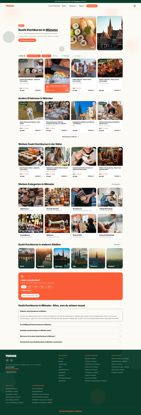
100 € (42, 286)
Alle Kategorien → (116, 184)
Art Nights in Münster (117, 372)
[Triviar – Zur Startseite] (10, 6)
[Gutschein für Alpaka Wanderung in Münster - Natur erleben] (41, 103)
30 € (23, 286)
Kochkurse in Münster (91, 361)
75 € (36, 286)
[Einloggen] (134, 6)
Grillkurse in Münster (117, 364)
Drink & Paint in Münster (118, 369)
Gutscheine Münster (37, 391)
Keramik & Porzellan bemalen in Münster (95, 380)
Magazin (81, 6)
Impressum (61, 375)
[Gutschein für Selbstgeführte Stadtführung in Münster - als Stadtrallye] (94, 103)
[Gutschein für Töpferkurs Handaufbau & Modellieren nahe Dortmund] (120, 103)
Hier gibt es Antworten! (12, 368)
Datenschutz (62, 372)
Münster (46, 56)
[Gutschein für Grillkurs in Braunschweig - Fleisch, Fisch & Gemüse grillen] (120, 149)
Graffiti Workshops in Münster (119, 361)
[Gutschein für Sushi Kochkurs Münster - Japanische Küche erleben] (41, 61)
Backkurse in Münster (91, 378)
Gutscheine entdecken (28, 40)
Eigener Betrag (26, 290)
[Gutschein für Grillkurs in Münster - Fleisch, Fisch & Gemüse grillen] (120, 61)
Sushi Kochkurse (33, 56)
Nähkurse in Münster (90, 375)
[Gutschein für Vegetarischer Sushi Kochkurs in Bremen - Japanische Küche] (67, 149)
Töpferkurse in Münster (91, 369)
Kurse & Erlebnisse (54, 6)
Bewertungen (62, 380)
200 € (49, 286)
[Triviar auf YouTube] (11, 360)
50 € (30, 286)
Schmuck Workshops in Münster (120, 358)
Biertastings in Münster (12, 394)
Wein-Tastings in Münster (12, 399)
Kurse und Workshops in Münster (14, 402)
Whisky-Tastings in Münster (13, 397)
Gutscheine (93, 6)
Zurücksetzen (77, 55)
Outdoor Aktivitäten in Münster (40, 397)
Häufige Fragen (63, 364)
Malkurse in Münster (90, 358)
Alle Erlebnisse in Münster (69, 136)
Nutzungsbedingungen (65, 378)
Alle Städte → (117, 244)
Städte (64, 6)
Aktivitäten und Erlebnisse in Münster (42, 402)
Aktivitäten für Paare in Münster (40, 394)
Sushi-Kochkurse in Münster (92, 364)
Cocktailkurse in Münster (91, 372)
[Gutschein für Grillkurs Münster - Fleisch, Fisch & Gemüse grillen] (94, 61)
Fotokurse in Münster (11, 388)
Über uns (61, 358)
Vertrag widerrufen (11, 372)
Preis (56, 56)
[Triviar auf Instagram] (7, 360)
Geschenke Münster (37, 388)
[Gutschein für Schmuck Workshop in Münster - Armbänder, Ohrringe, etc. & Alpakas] (67, 103)
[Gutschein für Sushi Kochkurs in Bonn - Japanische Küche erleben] (41, 149)
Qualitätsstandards (64, 369)
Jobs (60, 367)
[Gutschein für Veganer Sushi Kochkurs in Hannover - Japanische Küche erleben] (94, 149)
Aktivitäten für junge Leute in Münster (42, 399)
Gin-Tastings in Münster (12, 391)
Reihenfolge (66, 56)
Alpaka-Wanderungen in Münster (120, 367)
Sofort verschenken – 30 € (30, 295)
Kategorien (72, 6)
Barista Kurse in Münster (91, 367)
